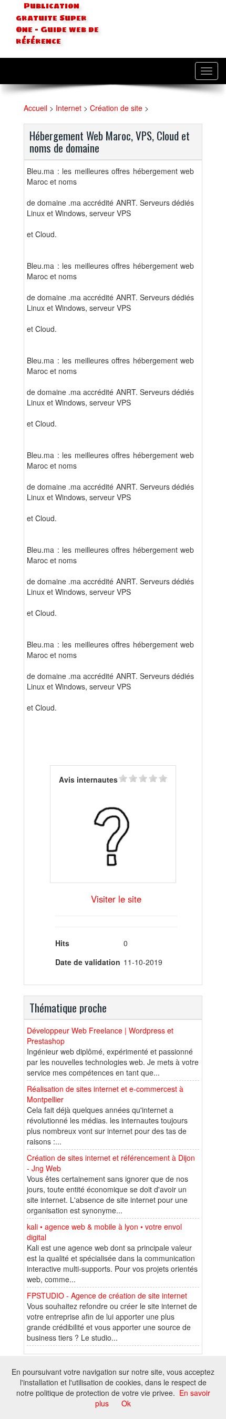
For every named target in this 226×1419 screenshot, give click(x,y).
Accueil (35, 108)
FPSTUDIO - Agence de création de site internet (107, 1295)
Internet (68, 108)
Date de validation (87, 962)
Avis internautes (88, 779)
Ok (126, 1403)
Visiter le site (116, 899)
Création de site (116, 108)
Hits (62, 943)
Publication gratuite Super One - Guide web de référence (57, 23)
